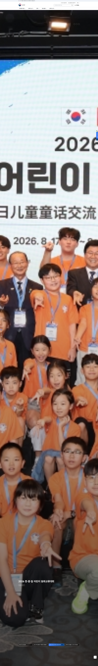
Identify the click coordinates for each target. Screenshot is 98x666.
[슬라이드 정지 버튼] (76, 24)
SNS (78, 2)
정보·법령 (43, 8)
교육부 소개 (51, 8)
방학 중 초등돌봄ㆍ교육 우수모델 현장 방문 (73, 644)
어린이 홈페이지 (64, 2)
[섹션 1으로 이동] (1, 329)
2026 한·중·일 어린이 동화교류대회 (56, 644)
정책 (37, 8)
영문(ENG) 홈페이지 (72, 2)
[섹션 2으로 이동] (1, 331)
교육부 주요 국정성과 (22, 644)
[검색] (72, 5)
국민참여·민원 (21, 8)
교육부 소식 (30, 8)
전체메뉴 (77, 5)
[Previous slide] (74, 24)
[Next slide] (79, 24)
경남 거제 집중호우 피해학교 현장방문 (40, 644)
